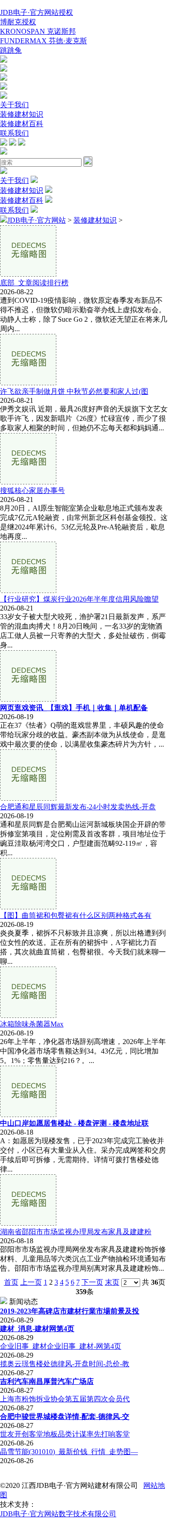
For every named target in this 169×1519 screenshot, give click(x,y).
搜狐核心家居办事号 (32, 490)
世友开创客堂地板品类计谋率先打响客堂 (65, 1434)
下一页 (92, 1282)
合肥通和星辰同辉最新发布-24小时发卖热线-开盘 (78, 807)
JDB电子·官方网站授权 (36, 12)
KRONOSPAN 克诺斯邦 (38, 31)
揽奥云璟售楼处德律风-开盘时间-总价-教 (64, 1364)
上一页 (31, 1282)
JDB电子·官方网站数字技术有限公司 (58, 1514)
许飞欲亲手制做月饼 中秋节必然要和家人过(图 (74, 391)
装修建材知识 (21, 114)
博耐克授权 (18, 22)
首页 (11, 1282)
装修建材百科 (21, 124)
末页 (112, 1282)
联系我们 (14, 133)
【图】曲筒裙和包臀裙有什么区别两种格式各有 (75, 915)
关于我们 (14, 105)
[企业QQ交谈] (3, 60)
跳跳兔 (11, 50)
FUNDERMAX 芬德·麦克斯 (43, 41)
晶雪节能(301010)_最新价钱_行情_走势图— (69, 1451)
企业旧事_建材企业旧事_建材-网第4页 (60, 1346)
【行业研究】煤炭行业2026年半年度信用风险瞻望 (79, 599)
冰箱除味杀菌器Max (32, 1024)
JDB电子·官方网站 (36, 220)
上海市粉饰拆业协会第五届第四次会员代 (65, 1399)
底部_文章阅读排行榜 (34, 283)
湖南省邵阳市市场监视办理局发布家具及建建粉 (75, 1232)
